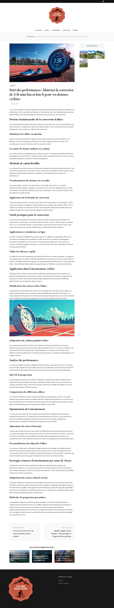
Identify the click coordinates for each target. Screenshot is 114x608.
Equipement (56, 30)
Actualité (38, 30)
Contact (60, 580)
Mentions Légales (63, 583)
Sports (47, 30)
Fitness (75, 30)
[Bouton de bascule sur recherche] (103, 1)
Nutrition (66, 30)
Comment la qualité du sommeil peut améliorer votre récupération (40, 558)
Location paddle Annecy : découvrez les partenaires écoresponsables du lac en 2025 (19, 557)
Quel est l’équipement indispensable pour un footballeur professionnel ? (64, 558)
